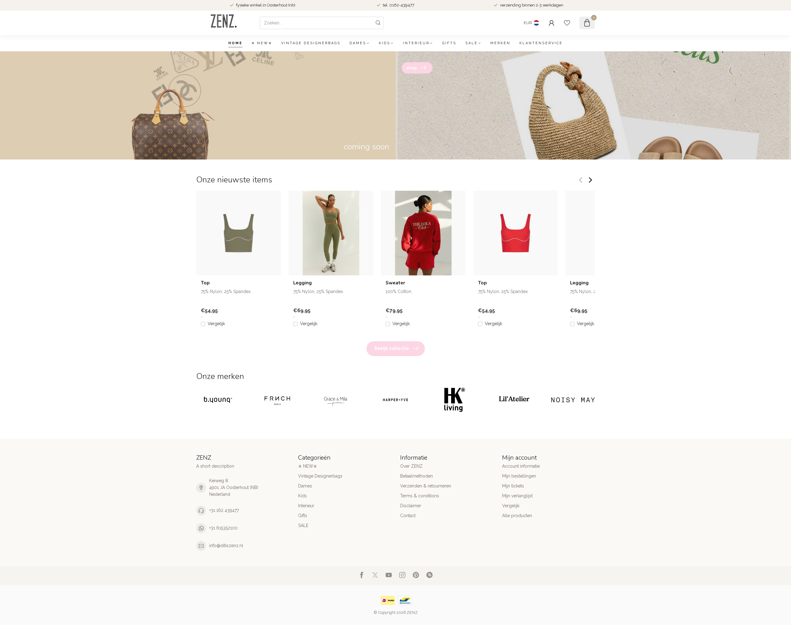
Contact (408, 515)
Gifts (449, 43)
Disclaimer (410, 505)
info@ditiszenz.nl (226, 545)
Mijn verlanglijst (517, 495)
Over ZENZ (411, 466)
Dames (357, 43)
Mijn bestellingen (519, 476)
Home (235, 43)
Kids (384, 43)
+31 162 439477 (224, 510)
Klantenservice (541, 43)
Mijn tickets (513, 485)
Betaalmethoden (416, 476)
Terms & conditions (419, 495)
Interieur (416, 43)
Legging (302, 283)
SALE (471, 43)
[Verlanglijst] (567, 23)
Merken (500, 43)
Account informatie (521, 466)
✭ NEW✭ (262, 43)
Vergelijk (216, 323)
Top (205, 283)
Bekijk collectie (391, 348)
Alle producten (517, 515)
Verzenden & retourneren (425, 485)
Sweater (395, 283)
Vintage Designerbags (311, 43)
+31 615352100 (223, 527)
